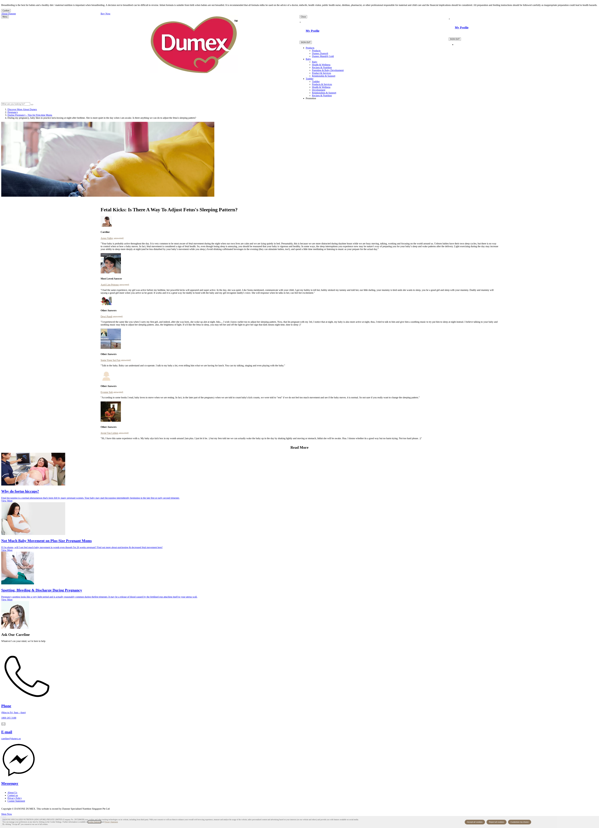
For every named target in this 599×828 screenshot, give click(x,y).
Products (310, 47)
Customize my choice (520, 822)
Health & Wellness (321, 64)
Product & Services (321, 73)
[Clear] (32, 104)
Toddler (309, 78)
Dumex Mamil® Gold (323, 56)
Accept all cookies (474, 822)
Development (318, 90)
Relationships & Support (324, 92)
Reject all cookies (496, 822)
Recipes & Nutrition (322, 67)
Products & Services (322, 84)
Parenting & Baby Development (328, 70)
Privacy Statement (111, 822)
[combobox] (15, 104)
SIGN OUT (306, 42)
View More (6, 500)
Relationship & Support (323, 76)
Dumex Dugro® (320, 53)
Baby (308, 59)
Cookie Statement (94, 822)
